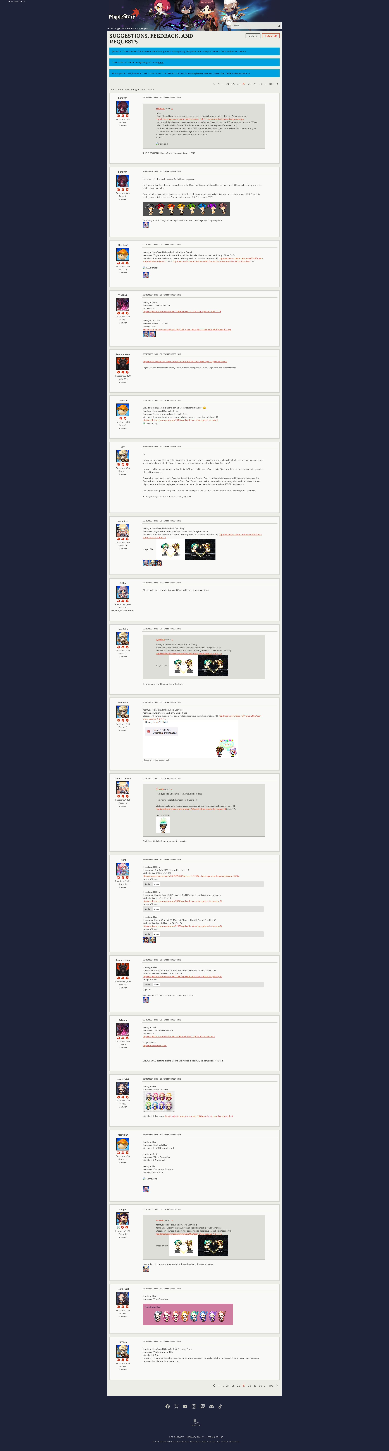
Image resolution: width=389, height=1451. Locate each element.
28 (249, 84)
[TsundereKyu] (122, 363)
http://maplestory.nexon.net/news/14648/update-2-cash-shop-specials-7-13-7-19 (182, 311)
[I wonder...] (123, 371)
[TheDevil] (122, 304)
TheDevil (122, 295)
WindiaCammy (123, 778)
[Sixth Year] (127, 646)
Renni (123, 859)
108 (271, 84)
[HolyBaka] (153, 562)
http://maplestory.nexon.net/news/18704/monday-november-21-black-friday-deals (212, 261)
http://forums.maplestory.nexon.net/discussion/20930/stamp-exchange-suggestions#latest (185, 361)
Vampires (123, 400)
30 (260, 84)
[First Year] (127, 464)
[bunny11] (122, 107)
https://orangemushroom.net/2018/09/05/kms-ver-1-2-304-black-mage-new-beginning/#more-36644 (191, 876)
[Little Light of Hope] (118, 1227)
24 (227, 84)
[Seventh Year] (123, 646)
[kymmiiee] (122, 530)
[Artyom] (122, 1029)
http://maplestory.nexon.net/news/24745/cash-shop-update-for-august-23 (191, 808)
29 (254, 84)
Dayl (122, 446)
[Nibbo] (146, 334)
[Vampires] (122, 409)
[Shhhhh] (118, 600)
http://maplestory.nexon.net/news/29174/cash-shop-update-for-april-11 (199, 1116)
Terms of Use (215, 1437)
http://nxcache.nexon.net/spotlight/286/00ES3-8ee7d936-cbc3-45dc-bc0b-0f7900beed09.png (187, 329)
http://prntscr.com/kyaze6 (155, 1045)
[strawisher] (153, 939)
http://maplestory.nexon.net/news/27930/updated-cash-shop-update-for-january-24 (182, 926)
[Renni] (146, 224)
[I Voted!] (118, 312)
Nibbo (123, 583)
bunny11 (122, 98)
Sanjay (122, 1209)
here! (161, 62)
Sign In (252, 36)
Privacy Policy (196, 1437)
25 (233, 84)
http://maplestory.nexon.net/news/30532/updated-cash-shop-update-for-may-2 (180, 420)
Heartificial (123, 1079)
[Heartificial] (122, 1088)
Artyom (123, 1020)
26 (238, 84)
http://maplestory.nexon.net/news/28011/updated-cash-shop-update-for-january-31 (182, 901)
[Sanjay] (159, 562)
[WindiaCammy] (122, 787)
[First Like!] (127, 262)
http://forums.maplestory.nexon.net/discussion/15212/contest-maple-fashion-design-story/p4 (200, 119)
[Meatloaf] (122, 254)
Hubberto (160, 108)
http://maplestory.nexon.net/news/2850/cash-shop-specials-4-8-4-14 (189, 653)
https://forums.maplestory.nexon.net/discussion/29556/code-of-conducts (213, 73)
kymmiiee (123, 521)
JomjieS (123, 1342)
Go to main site (15, 1)
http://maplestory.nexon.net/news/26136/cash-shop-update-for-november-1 (179, 1036)
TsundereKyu (123, 354)
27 (244, 84)
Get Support (176, 1437)
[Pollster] (118, 115)
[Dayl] (122, 456)
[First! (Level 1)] (127, 115)
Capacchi (160, 789)
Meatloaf (123, 245)
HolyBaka (123, 629)
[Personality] (123, 115)
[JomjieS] (122, 1351)
